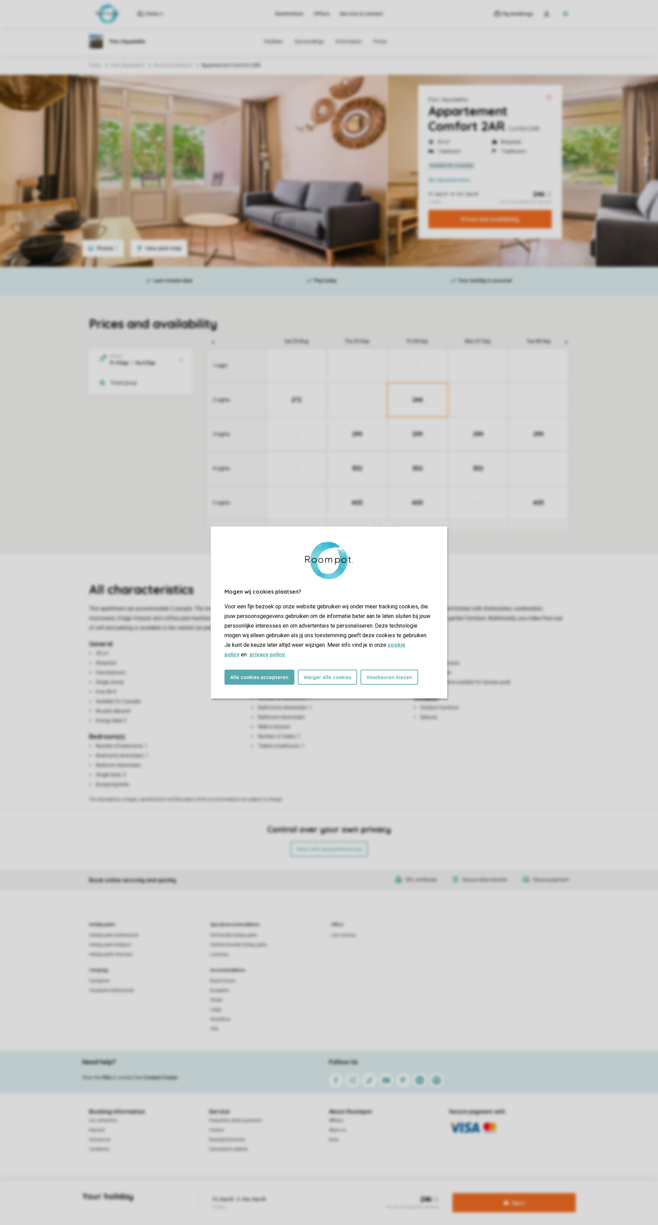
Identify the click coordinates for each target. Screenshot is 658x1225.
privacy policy (267, 654)
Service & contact (361, 14)
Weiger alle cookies (327, 677)
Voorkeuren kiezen (389, 677)
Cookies (320, 1192)
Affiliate (336, 1120)
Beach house (222, 980)
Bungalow (219, 990)
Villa (214, 1028)
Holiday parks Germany (111, 954)
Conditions (99, 1149)
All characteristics (449, 180)
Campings (99, 970)
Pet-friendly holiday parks (233, 935)
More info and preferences (329, 849)
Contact (216, 1130)
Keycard (97, 1130)
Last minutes (343, 935)
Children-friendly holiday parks (238, 944)
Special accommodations (235, 924)
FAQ (106, 1077)
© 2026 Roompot (378, 1192)
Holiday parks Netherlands (114, 935)
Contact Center (160, 1077)
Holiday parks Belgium (110, 944)
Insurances (100, 1139)
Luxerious (219, 954)
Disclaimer (344, 1192)
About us (337, 1130)
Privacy (298, 1192)
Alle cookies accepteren (259, 677)
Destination (289, 14)
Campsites (99, 980)
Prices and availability (490, 219)
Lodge (216, 1009)
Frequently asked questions (235, 1120)
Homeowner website (228, 1149)
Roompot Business (227, 1139)
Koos (334, 1139)
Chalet (216, 1000)
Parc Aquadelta (448, 99)
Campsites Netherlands (111, 990)
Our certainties (103, 1120)
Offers (321, 14)
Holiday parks (102, 924)
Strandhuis (220, 1019)
